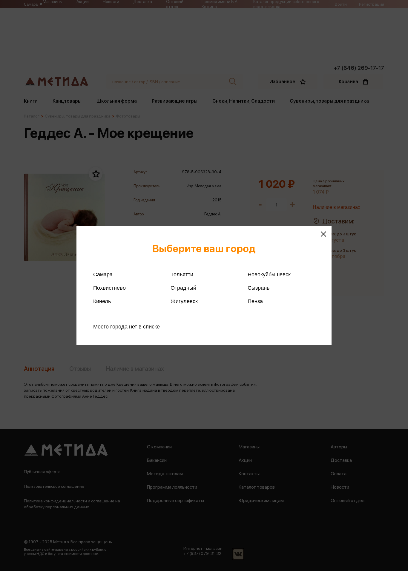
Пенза (255, 301)
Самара (103, 274)
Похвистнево (109, 288)
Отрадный (183, 288)
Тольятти (182, 274)
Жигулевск (184, 301)
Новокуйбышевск (269, 274)
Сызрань (258, 288)
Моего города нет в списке (126, 327)
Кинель (102, 301)
